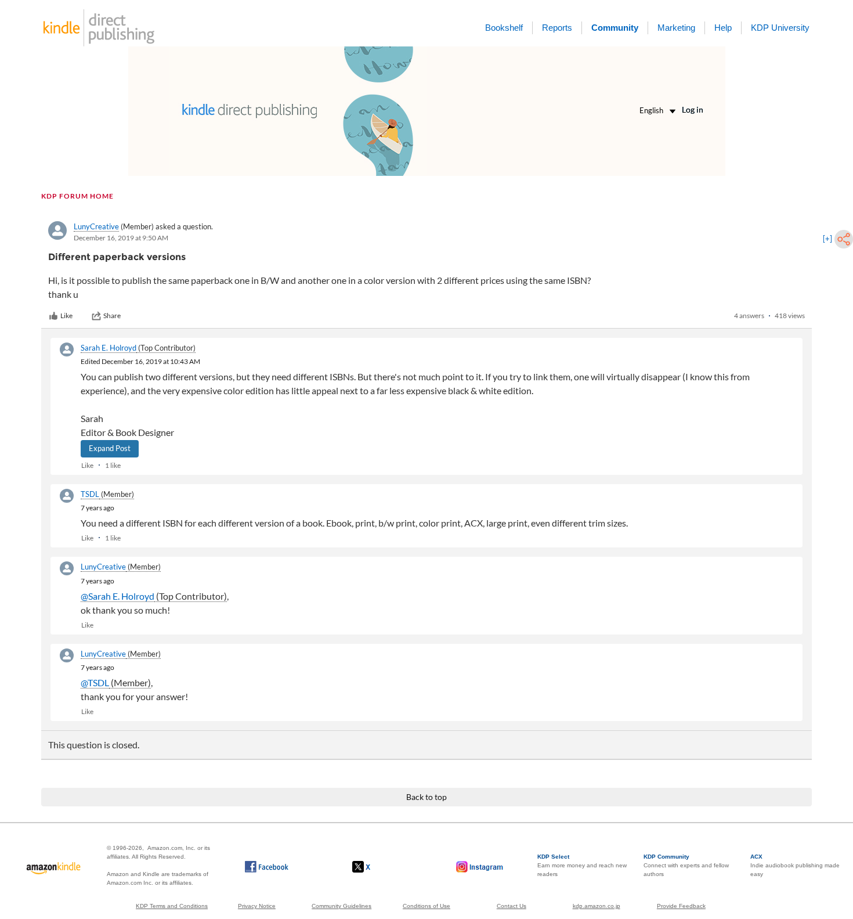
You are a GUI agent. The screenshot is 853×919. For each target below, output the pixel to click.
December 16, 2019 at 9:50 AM (121, 237)
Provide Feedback (681, 906)
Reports (557, 28)
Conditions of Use (426, 906)
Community (614, 28)
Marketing (676, 28)
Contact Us (511, 906)
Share (112, 315)
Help (723, 28)
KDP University (780, 28)
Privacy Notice (257, 906)
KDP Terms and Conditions (172, 906)
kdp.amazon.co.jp (596, 906)
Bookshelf (504, 28)
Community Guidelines (341, 906)
